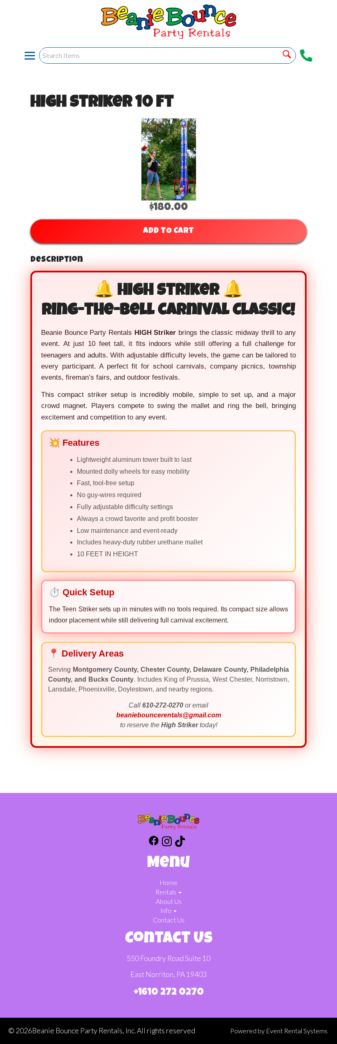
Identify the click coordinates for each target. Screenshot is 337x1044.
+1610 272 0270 (169, 993)
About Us (169, 901)
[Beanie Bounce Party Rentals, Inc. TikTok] (180, 842)
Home (168, 882)
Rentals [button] (166, 892)
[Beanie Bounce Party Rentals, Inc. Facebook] (154, 842)
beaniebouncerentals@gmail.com (168, 715)
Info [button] (166, 910)
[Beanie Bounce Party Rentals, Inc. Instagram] (167, 842)
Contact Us (169, 920)
